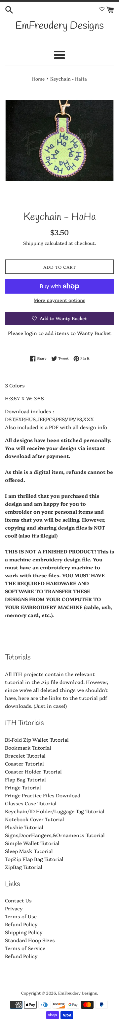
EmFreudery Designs (59, 26)
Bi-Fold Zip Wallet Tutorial (37, 739)
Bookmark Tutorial (28, 747)
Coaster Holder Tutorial (33, 771)
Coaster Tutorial (24, 763)
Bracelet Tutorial (25, 755)
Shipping (33, 243)
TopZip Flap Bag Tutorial (34, 858)
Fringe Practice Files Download (42, 795)
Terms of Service (25, 947)
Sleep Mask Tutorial (29, 850)
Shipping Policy (24, 932)
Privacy (14, 908)
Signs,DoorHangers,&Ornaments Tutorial (55, 834)
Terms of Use (21, 916)
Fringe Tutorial (23, 787)
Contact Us (18, 900)
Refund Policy (21, 924)
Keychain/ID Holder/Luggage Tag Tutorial (54, 811)
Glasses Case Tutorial (31, 803)
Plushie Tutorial (24, 827)
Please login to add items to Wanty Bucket (59, 332)
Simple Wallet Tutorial (32, 842)
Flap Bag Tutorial (25, 779)
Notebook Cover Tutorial (34, 819)
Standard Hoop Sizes (30, 940)
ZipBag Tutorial (23, 866)
